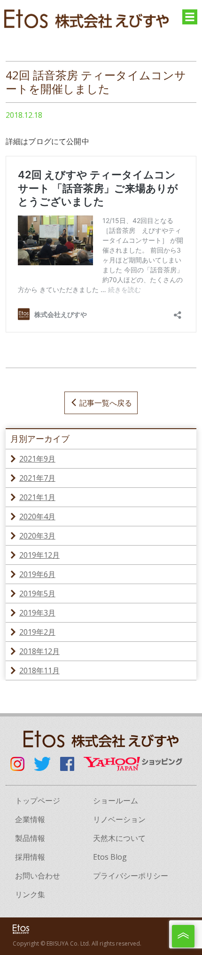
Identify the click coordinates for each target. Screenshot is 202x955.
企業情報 (30, 819)
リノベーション (119, 819)
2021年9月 (37, 459)
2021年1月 (37, 497)
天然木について (119, 838)
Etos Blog (110, 857)
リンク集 (30, 894)
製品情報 (30, 838)
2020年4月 (37, 516)
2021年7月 (37, 478)
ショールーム (115, 800)
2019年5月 (37, 593)
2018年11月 (39, 670)
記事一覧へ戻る (105, 403)
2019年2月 (37, 632)
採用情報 (30, 857)
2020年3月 (37, 536)
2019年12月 (39, 555)
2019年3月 (37, 613)
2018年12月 (39, 651)
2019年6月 (37, 574)
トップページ (37, 800)
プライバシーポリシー (130, 875)
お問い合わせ (37, 875)
